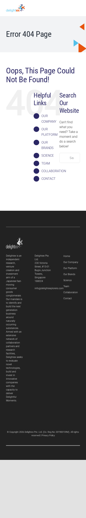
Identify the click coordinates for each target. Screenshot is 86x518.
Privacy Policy (48, 435)
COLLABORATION (53, 171)
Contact (67, 298)
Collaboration (70, 292)
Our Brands (69, 274)
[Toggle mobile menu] (78, 7)
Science (67, 280)
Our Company (70, 262)
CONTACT (48, 179)
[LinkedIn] (36, 298)
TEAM (45, 163)
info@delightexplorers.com (49, 288)
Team (66, 286)
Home (66, 256)
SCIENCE (47, 155)
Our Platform (70, 268)
